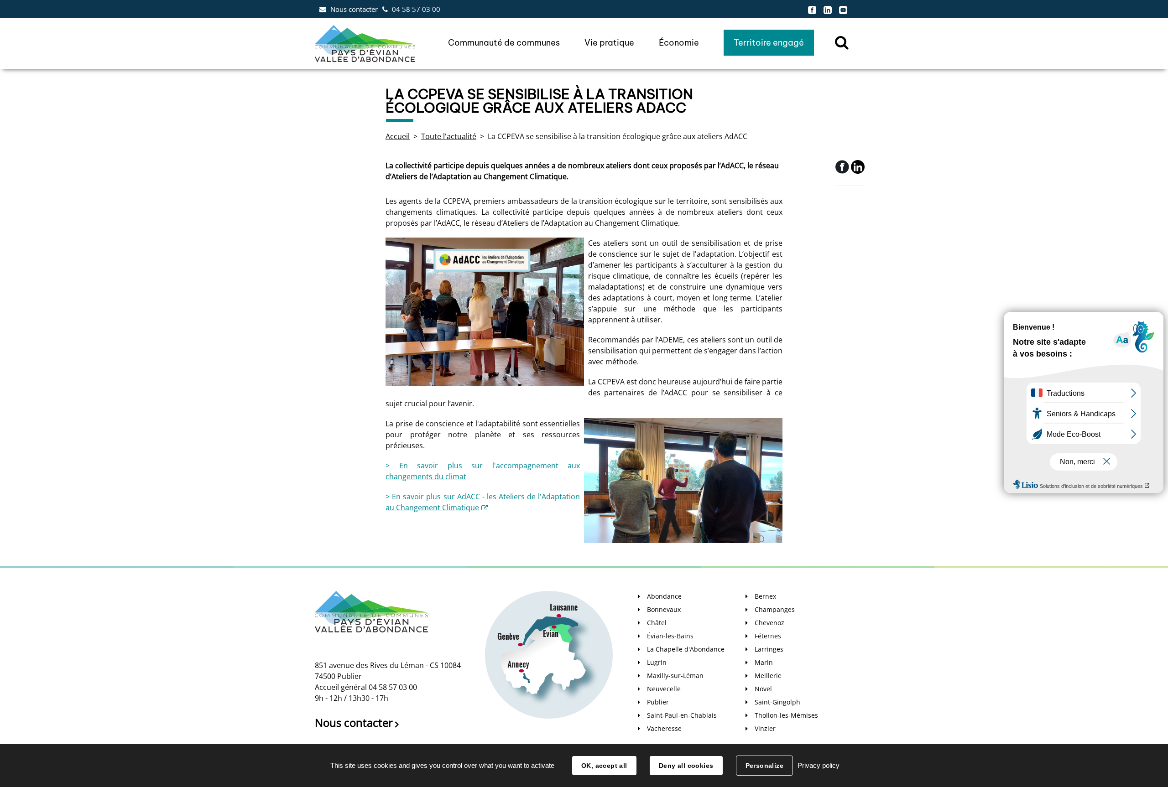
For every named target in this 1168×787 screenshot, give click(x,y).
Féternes (768, 636)
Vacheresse (664, 728)
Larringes (769, 649)
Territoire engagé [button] (769, 42)
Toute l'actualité (448, 136)
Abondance (664, 596)
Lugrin (657, 662)
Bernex (765, 596)
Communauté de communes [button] (504, 42)
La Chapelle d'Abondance (686, 649)
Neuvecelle (664, 688)
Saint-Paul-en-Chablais (682, 715)
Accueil (398, 136)
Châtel (657, 622)
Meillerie (768, 675)
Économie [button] (679, 42)
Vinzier (765, 728)
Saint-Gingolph (777, 702)
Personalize (765, 765)
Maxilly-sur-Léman (675, 675)
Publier (658, 702)
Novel (763, 688)
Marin (764, 662)
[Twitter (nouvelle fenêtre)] (858, 171)
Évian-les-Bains (670, 636)
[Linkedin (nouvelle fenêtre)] (828, 9)
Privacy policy (819, 765)
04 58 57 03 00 (416, 9)
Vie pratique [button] (609, 42)
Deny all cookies (686, 765)
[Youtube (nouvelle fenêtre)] (843, 9)
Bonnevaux (664, 609)
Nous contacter (354, 9)
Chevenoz (769, 622)
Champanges (775, 609)
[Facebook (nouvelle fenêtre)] (812, 9)
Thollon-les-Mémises (786, 715)
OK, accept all (604, 765)
